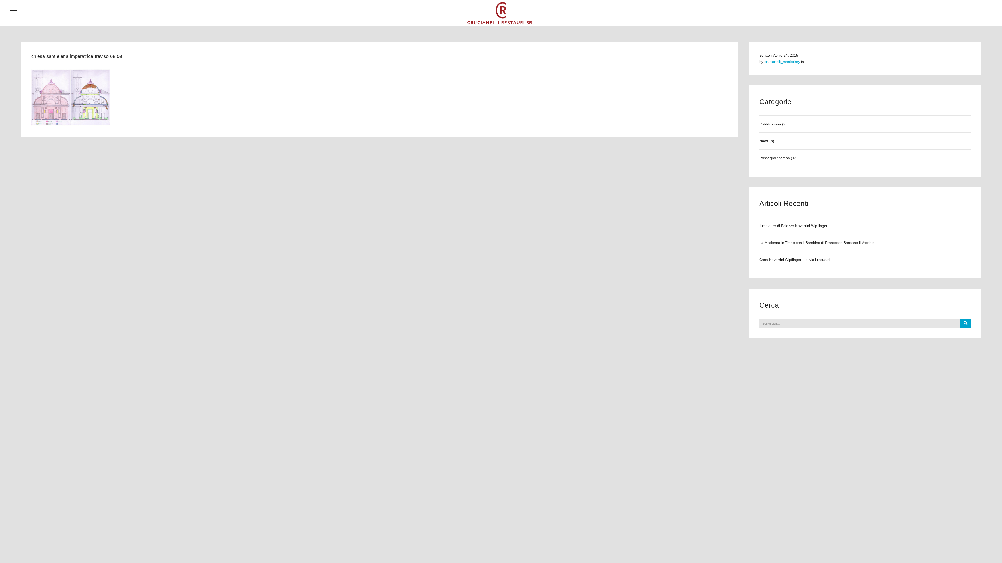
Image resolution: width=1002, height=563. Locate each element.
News (763, 141)
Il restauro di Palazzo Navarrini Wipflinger (793, 226)
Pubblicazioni (770, 124)
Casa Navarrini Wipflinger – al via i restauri (794, 260)
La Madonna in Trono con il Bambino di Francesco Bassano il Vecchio (816, 243)
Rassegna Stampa (774, 158)
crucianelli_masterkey (782, 61)
